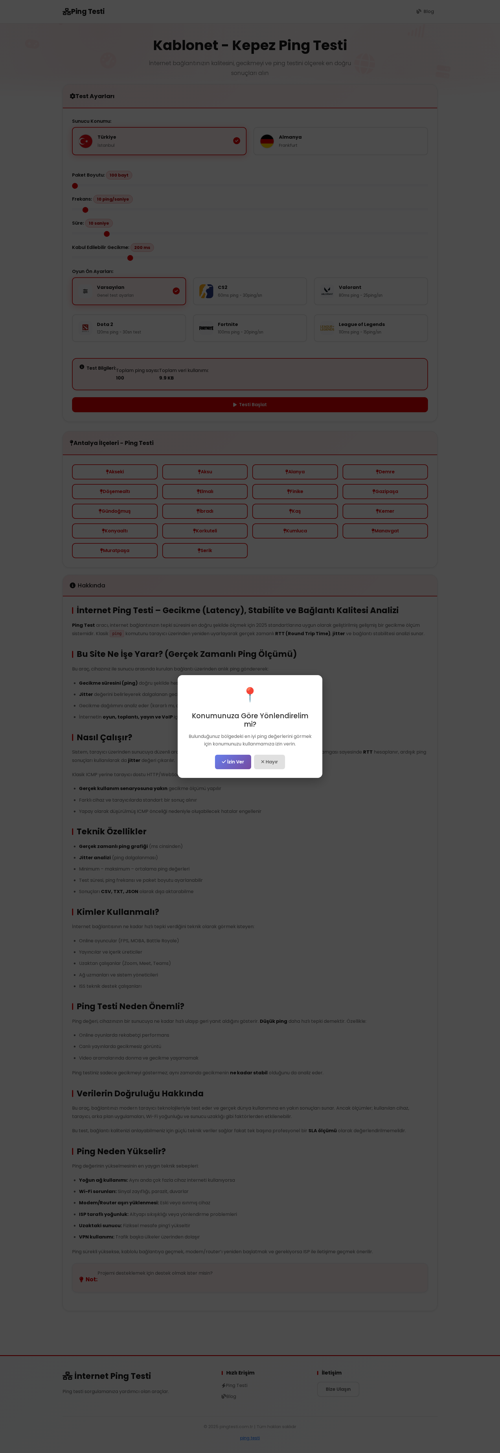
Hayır (271, 761)
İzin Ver (235, 761)
